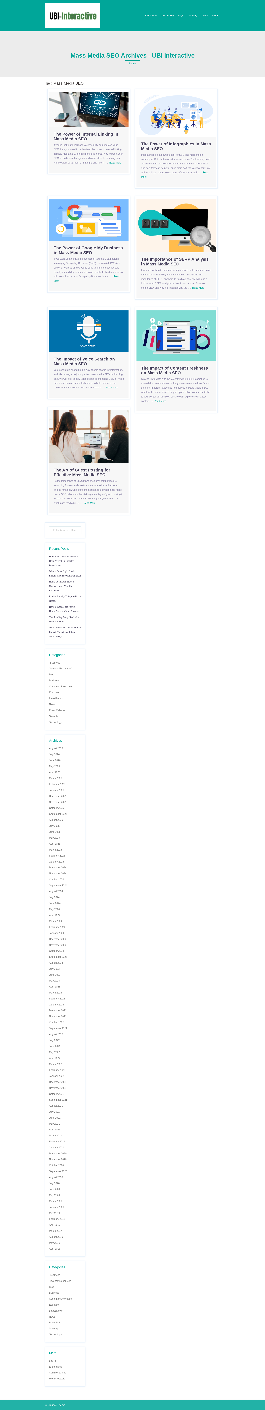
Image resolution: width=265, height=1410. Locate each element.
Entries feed (55, 1366)
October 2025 (56, 808)
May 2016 (54, 1243)
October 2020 (56, 1165)
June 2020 (55, 1189)
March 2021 (55, 1135)
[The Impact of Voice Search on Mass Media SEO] (89, 331)
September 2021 (58, 1099)
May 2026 (54, 766)
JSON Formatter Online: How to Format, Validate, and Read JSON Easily (65, 632)
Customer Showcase (60, 686)
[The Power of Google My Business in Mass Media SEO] (89, 220)
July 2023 (54, 969)
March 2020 (55, 1201)
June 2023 (55, 975)
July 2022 (54, 1040)
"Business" (55, 662)
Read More (115, 162)
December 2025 (58, 796)
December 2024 (58, 867)
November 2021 (58, 1088)
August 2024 (56, 891)
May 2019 (54, 1213)
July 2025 (54, 826)
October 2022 (56, 1022)
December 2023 (58, 939)
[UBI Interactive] (72, 15)
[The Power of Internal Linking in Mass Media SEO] (89, 109)
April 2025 (54, 843)
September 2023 (58, 957)
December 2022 (58, 1010)
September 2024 (58, 885)
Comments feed (57, 1372)
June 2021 (55, 1117)
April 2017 (54, 1225)
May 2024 (54, 909)
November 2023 (58, 945)
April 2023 (54, 986)
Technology (55, 722)
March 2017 (55, 1231)
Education (54, 692)
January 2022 (56, 1076)
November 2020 (58, 1159)
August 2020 (56, 1177)
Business (54, 680)
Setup (215, 15)
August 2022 (56, 1034)
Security (53, 716)
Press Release (57, 710)
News (52, 704)
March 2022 (55, 1064)
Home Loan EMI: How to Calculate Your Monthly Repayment (61, 586)
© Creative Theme (55, 1405)
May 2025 (54, 837)
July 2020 (54, 1183)
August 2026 (56, 748)
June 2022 (55, 1046)
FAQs (180, 15)
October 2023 (56, 951)
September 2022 (58, 1028)
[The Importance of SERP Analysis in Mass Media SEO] (176, 225)
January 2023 (56, 1004)
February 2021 (57, 1141)
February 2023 (57, 998)
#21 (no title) (167, 15)
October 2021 (56, 1094)
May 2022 (54, 1052)
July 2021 (54, 1111)
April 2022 (54, 1058)
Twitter (204, 15)
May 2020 (54, 1195)
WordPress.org (57, 1378)
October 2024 (56, 879)
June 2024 (55, 903)
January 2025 (56, 861)
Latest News (151, 15)
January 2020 (56, 1207)
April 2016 (54, 1248)
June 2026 (55, 760)
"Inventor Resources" (60, 668)
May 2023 (54, 980)
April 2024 (54, 915)
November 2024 (58, 873)
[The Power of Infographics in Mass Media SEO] (176, 114)
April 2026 (54, 772)
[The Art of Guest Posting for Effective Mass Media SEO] (89, 436)
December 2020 (58, 1153)
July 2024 (54, 897)
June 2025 (55, 832)
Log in (52, 1360)
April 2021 (54, 1129)
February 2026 (57, 784)
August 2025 (56, 820)
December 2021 (58, 1082)
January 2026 (56, 790)
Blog (51, 674)
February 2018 (57, 1219)
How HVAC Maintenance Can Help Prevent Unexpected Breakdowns (64, 561)
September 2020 (58, 1171)
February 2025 (57, 855)
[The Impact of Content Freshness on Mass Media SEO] (176, 335)
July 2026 (54, 754)
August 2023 (56, 963)
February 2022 (57, 1070)
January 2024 (56, 933)
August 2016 (56, 1237)
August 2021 (56, 1105)
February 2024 (57, 927)
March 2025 (55, 849)
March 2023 (55, 992)
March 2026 (55, 778)
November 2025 (58, 802)
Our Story (192, 15)
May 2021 (54, 1123)
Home (132, 63)
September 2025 (58, 814)
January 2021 (56, 1147)
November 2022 (58, 1016)
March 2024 (55, 921)
